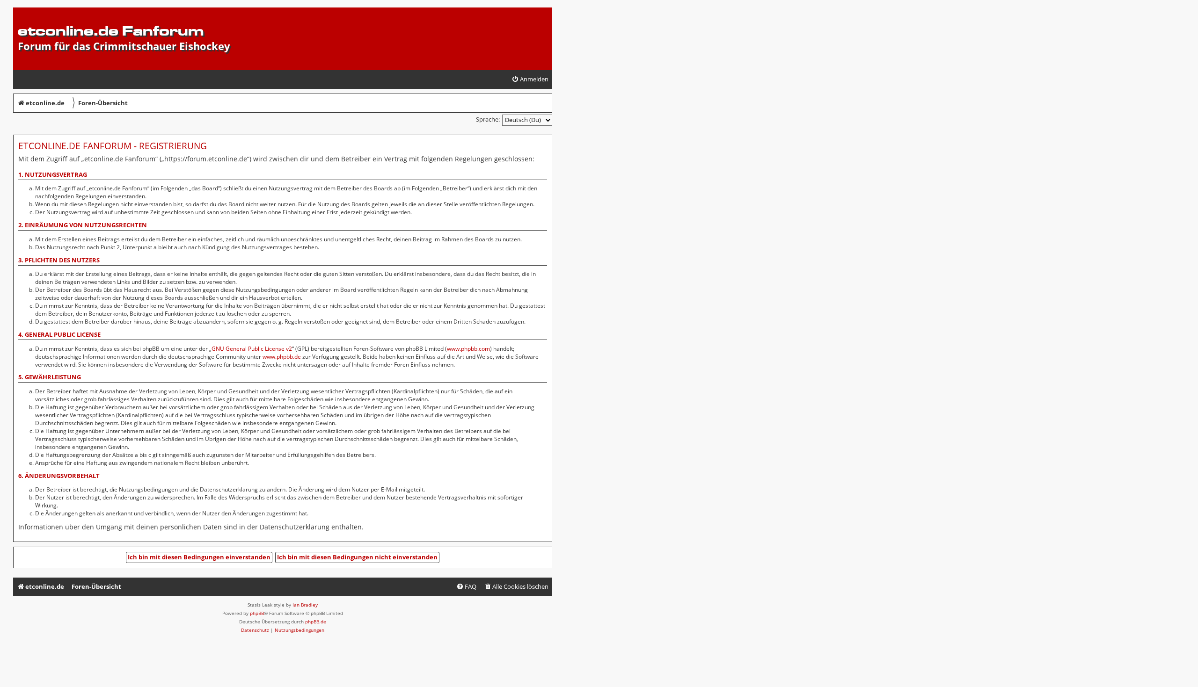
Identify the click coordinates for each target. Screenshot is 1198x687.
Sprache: (488, 119)
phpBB (257, 613)
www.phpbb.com (468, 349)
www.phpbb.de (282, 357)
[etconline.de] (23, 12)
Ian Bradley (305, 604)
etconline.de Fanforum (111, 31)
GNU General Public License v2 (252, 349)
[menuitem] (530, 79)
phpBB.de (315, 621)
